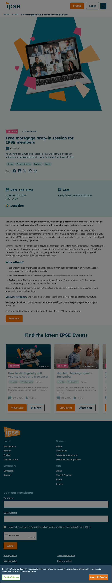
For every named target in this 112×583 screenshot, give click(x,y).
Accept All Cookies (98, 577)
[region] (56, 574)
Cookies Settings (11, 577)
